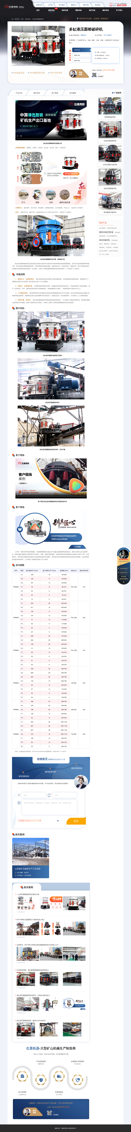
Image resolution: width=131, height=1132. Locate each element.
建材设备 (105, 10)
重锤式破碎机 (102, 236)
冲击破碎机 (115, 247)
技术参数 (73, 93)
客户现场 (55, 93)
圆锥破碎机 (106, 244)
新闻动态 (39, 5)
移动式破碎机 (104, 240)
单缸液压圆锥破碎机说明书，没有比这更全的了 (33, 995)
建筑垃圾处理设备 (106, 232)
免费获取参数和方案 (124, 561)
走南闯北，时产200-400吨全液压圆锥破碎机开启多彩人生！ (38, 945)
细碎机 (100, 244)
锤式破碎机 (117, 232)
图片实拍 (37, 93)
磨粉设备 (78, 10)
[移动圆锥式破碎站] (110, 201)
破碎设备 (51, 10)
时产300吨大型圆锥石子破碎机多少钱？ (31, 919)
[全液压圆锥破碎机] (110, 129)
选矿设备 (92, 10)
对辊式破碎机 (114, 240)
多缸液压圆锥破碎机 (112, 236)
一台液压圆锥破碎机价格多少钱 (28, 894)
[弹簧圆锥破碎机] (110, 105)
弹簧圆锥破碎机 (110, 117)
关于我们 (119, 10)
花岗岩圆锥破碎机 (110, 188)
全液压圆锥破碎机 (110, 140)
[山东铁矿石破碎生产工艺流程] (30, 851)
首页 (38, 10)
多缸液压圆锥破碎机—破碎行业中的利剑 (31, 1020)
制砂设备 (65, 10)
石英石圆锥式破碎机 (110, 164)
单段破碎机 (102, 247)
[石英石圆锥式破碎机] (110, 153)
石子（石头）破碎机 (104, 254)
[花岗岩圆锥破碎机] (110, 177)
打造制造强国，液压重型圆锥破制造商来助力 (33, 970)
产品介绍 (19, 93)
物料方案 (86, 5)
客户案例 (62, 5)
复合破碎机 (108, 247)
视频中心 (74, 5)
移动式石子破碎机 (113, 250)
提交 (76, 821)
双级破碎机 (113, 244)
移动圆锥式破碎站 (110, 212)
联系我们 (98, 5)
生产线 (50, 5)
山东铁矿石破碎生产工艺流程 (27, 868)
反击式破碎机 (102, 228)
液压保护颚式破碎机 (112, 228)
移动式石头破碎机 (103, 250)
